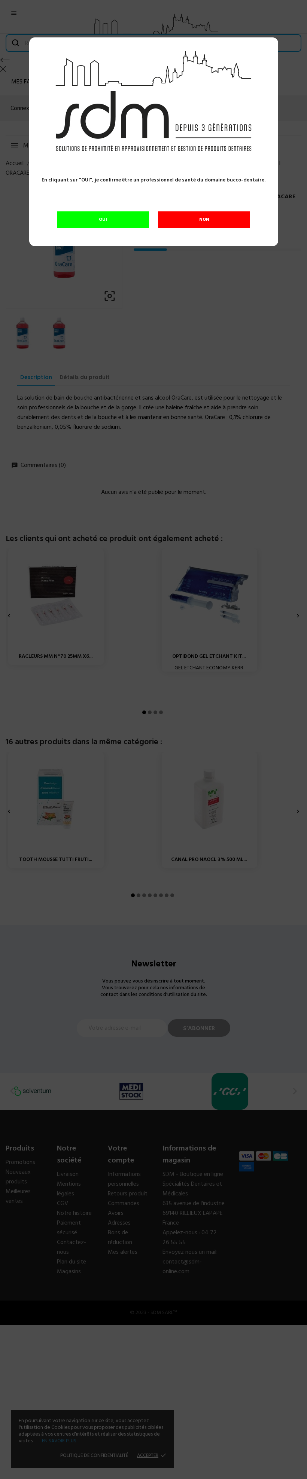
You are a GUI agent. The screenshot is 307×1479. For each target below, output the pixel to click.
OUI (103, 219)
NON (204, 219)
